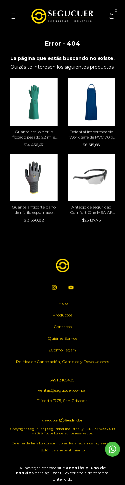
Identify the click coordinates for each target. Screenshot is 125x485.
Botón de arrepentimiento (63, 450)
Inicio (63, 303)
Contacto (63, 326)
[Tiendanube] (62, 421)
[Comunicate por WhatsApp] (112, 449)
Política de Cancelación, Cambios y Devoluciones (62, 361)
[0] (110, 16)
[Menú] (14, 16)
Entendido (62, 479)
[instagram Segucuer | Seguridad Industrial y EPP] (54, 287)
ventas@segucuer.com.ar (62, 390)
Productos (62, 314)
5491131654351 (63, 379)
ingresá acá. (103, 443)
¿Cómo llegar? (63, 349)
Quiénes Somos (62, 338)
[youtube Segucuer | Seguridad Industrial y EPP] (71, 287)
